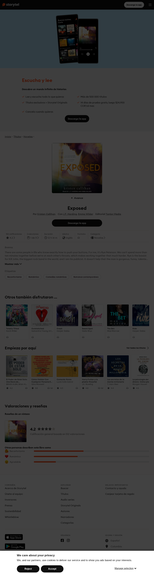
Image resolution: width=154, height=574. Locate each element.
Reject (28, 569)
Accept (52, 569)
